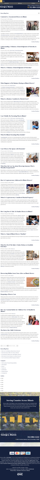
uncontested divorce (19, 33)
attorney (15, 38)
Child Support (4, 364)
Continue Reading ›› (35, 41)
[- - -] (1, 1)
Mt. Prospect (15, 463)
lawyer (32, 229)
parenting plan (21, 120)
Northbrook (10, 463)
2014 (2, 390)
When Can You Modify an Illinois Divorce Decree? (10, 351)
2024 (2, 382)
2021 (2, 388)
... (15, 345)
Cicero (1, 463)
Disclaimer (19, 470)
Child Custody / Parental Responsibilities (16, 50)
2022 (2, 386)
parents (12, 253)
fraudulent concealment (5, 299)
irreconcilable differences (24, 171)
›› (17, 345)
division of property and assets (8, 87)
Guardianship (3, 369)
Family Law (13, 248)
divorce (11, 120)
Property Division (13, 85)
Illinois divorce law (17, 101)
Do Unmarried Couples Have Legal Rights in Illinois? (11, 354)
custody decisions (4, 334)
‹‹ (1, 345)
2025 (2, 380)
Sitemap (28, 470)
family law (2, 291)
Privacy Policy (13, 470)
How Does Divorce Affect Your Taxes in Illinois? (10, 352)
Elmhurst (20, 463)
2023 (2, 384)
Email (21, 3)
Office (34, 3)
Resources (24, 470)
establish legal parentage (14, 61)
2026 (2, 378)
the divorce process (5, 35)
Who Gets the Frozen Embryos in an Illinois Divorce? (11, 356)
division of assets (11, 281)
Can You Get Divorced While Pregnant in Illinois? (10, 357)
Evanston (5, 463)
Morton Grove (32, 460)
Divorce (11, 19)
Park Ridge (9, 457)
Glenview (24, 463)
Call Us (7, 3)
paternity (23, 255)
